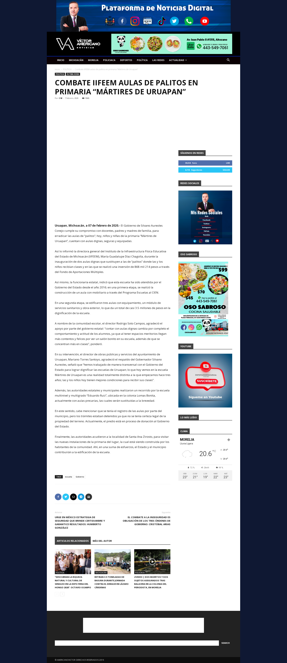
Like (228, 163)
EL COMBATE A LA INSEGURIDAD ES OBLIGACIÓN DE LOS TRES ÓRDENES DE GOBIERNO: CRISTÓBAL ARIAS (146, 520)
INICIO (60, 60)
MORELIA (93, 60)
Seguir (226, 170)
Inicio (57, 69)
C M (60, 98)
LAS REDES (158, 60)
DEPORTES (126, 60)
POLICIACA (109, 60)
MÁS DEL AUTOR (102, 540)
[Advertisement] (112, 214)
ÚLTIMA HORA (73, 74)
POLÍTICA (142, 60)
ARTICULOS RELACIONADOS (73, 540)
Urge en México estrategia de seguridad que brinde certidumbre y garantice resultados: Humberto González (80, 522)
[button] (228, 60)
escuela (68, 476)
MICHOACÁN (76, 60)
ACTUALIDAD (176, 60)
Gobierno (80, 476)
